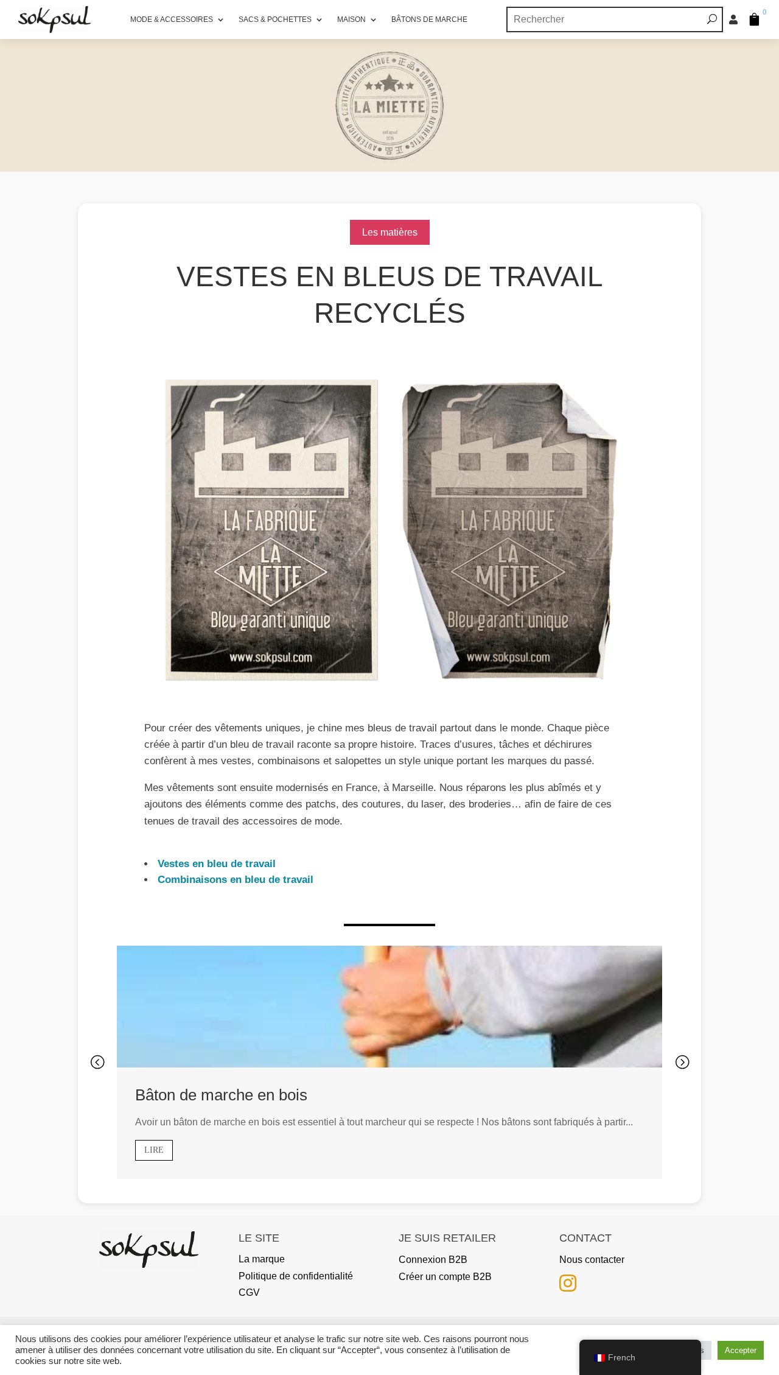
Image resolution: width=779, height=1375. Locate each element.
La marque (262, 1259)
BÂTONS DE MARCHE (429, 19)
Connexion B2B (433, 1259)
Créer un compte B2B (445, 1276)
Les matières (389, 232)
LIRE (154, 1150)
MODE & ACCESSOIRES (171, 19)
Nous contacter (591, 1259)
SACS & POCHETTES (275, 19)
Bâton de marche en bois (221, 1095)
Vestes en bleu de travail (215, 864)
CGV (249, 1292)
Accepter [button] (740, 1350)
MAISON (351, 19)
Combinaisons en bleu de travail (234, 879)
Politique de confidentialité (296, 1276)
